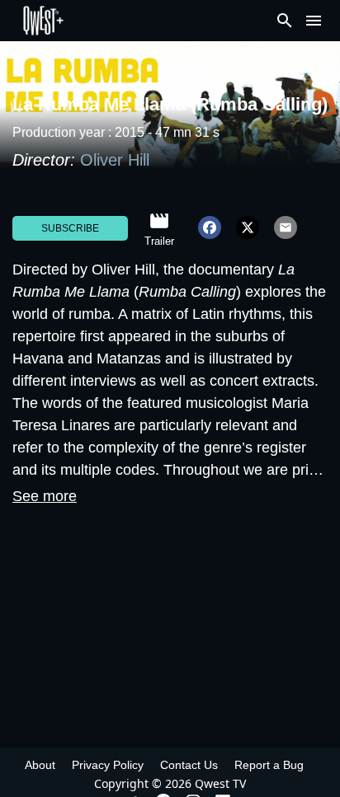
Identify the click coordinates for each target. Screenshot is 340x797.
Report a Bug (269, 764)
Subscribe (70, 228)
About (40, 764)
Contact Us (189, 764)
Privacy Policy (108, 764)
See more (44, 496)
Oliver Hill (114, 160)
